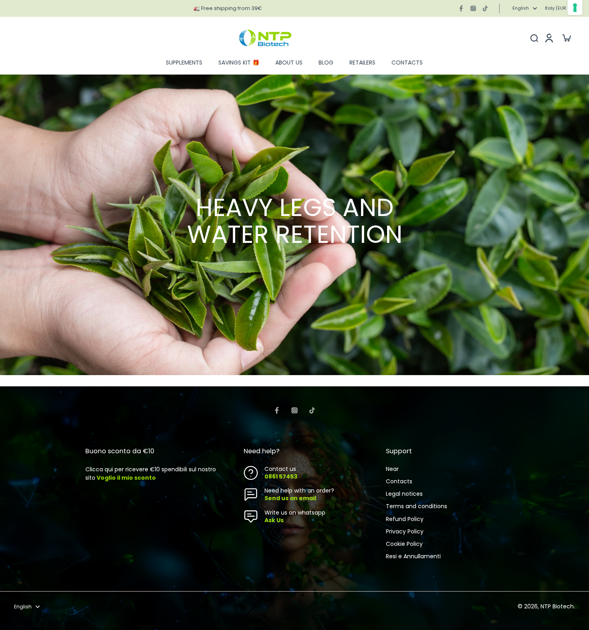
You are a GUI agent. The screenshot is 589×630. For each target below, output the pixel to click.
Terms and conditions (416, 506)
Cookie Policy (404, 544)
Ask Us (274, 520)
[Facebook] (461, 8)
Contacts (399, 481)
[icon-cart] (566, 38)
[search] (534, 38)
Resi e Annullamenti (413, 556)
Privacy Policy (405, 531)
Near (392, 469)
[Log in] (548, 38)
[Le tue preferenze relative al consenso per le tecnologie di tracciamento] (575, 7)
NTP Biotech (557, 606)
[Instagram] (473, 8)
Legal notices (404, 494)
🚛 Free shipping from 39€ (228, 8)
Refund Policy (405, 519)
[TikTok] (485, 8)
